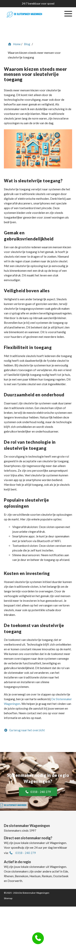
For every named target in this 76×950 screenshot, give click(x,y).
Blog (28, 69)
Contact (28, 79)
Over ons (28, 60)
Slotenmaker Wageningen (28, 50)
